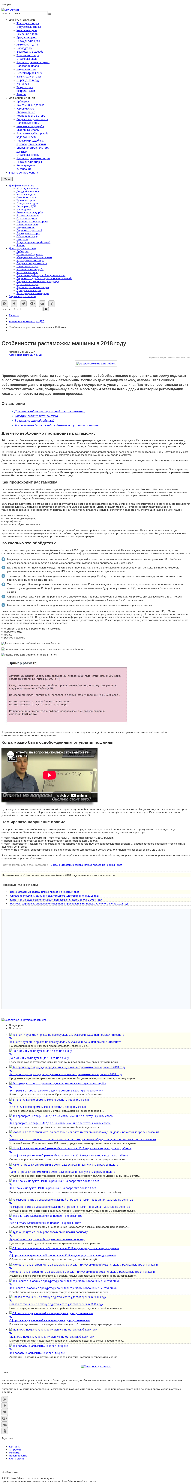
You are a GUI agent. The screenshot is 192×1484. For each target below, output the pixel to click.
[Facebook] (14, 303)
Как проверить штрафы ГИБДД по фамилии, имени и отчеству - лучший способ (60, 1123)
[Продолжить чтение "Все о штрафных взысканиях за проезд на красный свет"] (99, 1217)
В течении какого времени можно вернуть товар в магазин (47, 1107)
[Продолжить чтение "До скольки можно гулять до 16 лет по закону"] (99, 1052)
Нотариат (22, 239)
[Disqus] (96, 958)
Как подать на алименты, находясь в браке (37, 1353)
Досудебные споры (28, 191)
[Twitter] (23, 303)
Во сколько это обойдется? (34, 420)
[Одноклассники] (51, 303)
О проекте (15, 1449)
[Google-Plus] (33, 303)
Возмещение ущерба (29, 212)
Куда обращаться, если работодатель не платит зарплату (47, 1239)
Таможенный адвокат (29, 254)
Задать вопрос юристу (22, 296)
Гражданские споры (28, 290)
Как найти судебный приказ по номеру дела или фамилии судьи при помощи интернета (65, 1042)
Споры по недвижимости (31, 263)
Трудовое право (26, 200)
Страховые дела (26, 218)
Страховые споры (27, 284)
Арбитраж (22, 251)
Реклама (14, 1452)
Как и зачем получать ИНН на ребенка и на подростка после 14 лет (52, 1188)
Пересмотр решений (29, 230)
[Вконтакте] (42, 303)
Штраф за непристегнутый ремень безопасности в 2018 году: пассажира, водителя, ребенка (68, 1155)
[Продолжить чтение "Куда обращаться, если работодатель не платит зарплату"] (99, 1233)
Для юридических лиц (22, 248)
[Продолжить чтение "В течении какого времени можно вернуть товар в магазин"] (99, 1101)
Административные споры (32, 287)
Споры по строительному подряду (37, 281)
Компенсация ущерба (30, 269)
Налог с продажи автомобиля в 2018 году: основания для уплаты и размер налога (62, 1171)
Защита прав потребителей (33, 242)
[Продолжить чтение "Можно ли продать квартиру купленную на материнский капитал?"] (99, 1331)
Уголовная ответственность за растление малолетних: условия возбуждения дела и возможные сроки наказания (82, 1139)
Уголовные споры (27, 272)
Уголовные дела (26, 194)
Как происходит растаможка (36, 416)
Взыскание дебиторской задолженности (40, 275)
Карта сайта (16, 1458)
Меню (7, 179)
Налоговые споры (27, 266)
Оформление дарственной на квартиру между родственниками (49, 1320)
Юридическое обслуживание (34, 257)
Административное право (32, 221)
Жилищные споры (27, 188)
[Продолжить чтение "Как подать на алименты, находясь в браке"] (99, 1347)
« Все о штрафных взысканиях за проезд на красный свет (86, 864)
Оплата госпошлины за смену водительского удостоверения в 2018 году (54, 895)
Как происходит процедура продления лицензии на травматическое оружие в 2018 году (65, 1074)
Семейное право (26, 197)
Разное (20, 245)
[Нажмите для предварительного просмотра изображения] (96, 363)
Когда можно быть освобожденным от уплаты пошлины (57, 425)
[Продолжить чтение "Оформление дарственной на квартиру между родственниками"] (99, 1315)
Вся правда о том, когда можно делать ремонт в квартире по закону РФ (56, 1090)
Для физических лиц (21, 185)
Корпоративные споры (30, 260)
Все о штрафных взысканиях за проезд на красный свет (44, 891)
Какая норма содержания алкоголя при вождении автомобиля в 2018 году (56, 899)
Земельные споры (27, 215)
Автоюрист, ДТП (26, 206)
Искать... (7, 13)
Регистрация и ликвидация (32, 293)
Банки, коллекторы (28, 233)
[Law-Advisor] (10, 9)
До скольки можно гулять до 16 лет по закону (39, 1058)
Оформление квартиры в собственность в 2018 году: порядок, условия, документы (62, 1255)
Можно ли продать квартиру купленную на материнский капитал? (51, 1336)
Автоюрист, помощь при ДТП (26, 321)
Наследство (23, 209)
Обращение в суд (27, 236)
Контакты (14, 1446)
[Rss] (5, 303)
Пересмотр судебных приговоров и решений (44, 278)
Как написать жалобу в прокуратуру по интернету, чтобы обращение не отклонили (63, 1288)
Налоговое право (27, 224)
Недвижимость (25, 227)
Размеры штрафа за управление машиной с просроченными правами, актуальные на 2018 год (69, 903)
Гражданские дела (27, 203)
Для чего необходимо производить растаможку (50, 411)
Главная (14, 315)
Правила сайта (18, 1455)
